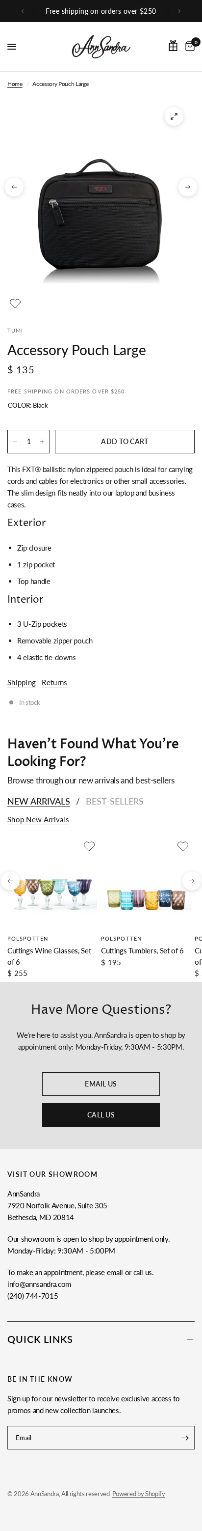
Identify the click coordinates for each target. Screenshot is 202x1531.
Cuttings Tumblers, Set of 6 (142, 950)
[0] (188, 46)
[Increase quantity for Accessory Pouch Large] (42, 441)
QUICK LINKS (40, 1339)
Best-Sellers (115, 801)
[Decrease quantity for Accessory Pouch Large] (15, 441)
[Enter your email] (185, 1437)
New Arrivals (38, 801)
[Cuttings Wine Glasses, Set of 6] (52, 883)
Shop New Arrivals (38, 819)
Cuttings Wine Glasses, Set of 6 (49, 956)
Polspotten (27, 938)
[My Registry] (173, 45)
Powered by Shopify (138, 1494)
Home (15, 83)
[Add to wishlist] (15, 303)
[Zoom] (174, 116)
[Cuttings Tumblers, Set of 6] (146, 883)
